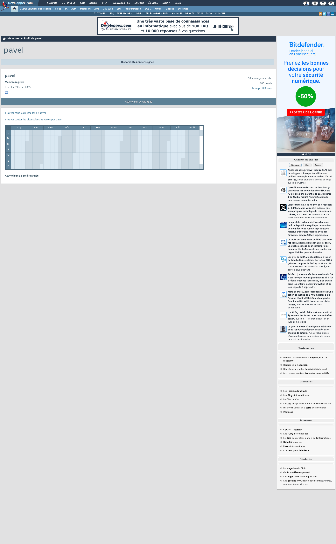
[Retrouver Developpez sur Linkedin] (332, 14)
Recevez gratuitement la (302, 357)
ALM (73, 9)
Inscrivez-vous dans (306, 373)
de (296, 472)
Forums (52, 3)
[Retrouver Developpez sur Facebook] (328, 14)
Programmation (133, 9)
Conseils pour (296, 450)
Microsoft (85, 9)
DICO (209, 13)
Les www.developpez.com (300, 476)
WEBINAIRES (124, 13)
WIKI (200, 13)
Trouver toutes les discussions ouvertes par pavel (33, 119)
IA (66, 9)
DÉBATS (189, 13)
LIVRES (139, 13)
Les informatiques (296, 395)
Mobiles (169, 9)
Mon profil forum (262, 88)
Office (158, 9)
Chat (105, 3)
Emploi (139, 3)
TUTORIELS (100, 13)
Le (287, 399)
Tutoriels (68, 3)
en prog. (292, 442)
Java (96, 9)
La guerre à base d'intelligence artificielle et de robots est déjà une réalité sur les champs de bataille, (309, 333)
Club (177, 3)
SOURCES (177, 13)
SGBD (148, 9)
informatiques (294, 446)
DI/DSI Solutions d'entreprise (35, 9)
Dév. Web (108, 9)
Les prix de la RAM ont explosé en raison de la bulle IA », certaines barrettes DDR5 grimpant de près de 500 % (310, 263)
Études (153, 3)
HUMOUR (220, 13)
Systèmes (183, 9)
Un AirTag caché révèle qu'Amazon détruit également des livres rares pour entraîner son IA (310, 317)
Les (295, 391)
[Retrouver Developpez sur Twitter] (324, 14)
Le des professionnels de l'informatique (307, 403)
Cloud (58, 9)
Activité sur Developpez (138, 102)
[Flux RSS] (320, 14)
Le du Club (294, 468)
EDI (119, 9)
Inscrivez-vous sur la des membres (304, 407)
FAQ (82, 3)
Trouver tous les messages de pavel (25, 113)
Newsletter (121, 3)
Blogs (93, 3)
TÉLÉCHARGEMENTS (157, 13)
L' (288, 412)
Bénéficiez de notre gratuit (305, 369)
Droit (166, 3)
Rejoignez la (295, 365)
